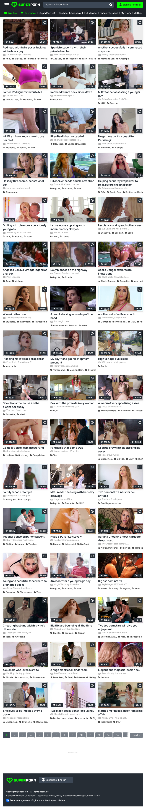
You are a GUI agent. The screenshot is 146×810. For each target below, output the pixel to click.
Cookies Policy (70, 795)
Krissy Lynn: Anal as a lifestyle (115, 718)
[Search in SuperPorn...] (111, 5)
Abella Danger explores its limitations (115, 271)
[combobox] (78, 5)
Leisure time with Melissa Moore (20, 318)
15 (127, 735)
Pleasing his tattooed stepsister (23, 359)
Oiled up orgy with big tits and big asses (119, 449)
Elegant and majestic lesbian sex (119, 670)
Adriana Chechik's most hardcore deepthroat (119, 538)
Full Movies (90, 13)
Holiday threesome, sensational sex (23, 183)
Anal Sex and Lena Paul (65, 673)
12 (99, 735)
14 (117, 735)
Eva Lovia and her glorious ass (115, 229)
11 (90, 735)
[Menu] (7, 5)
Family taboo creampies (113, 55)
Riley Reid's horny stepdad (67, 136)
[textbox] (75, 4)
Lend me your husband (18, 188)
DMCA (97, 795)
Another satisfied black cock (116, 314)
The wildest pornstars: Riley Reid (67, 140)
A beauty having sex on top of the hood (71, 316)
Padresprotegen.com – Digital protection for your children (37, 800)
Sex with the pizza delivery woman (72, 403)
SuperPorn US (47, 13)
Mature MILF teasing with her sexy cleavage (72, 494)
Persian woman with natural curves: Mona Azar (115, 144)
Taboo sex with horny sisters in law (20, 633)
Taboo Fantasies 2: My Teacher (115, 99)
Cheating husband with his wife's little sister (24, 627)
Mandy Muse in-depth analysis (67, 714)
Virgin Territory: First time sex (67, 584)
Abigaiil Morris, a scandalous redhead (67, 629)
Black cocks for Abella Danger (115, 277)
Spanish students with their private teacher (68, 49)
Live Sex (12, 13)
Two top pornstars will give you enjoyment (117, 627)
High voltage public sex (113, 359)
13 (108, 735)
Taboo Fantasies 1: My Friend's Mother (121, 13)
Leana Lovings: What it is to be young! (67, 451)
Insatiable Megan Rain (17, 718)
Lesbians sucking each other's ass (120, 225)
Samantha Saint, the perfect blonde (67, 184)
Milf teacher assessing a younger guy (119, 94)
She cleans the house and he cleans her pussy (21, 405)
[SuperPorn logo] (25, 5)
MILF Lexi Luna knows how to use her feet (23, 138)
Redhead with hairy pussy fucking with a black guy (24, 49)
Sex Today (30, 13)
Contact (10, 795)
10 (81, 735)
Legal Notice (42, 795)
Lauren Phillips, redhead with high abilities (20, 55)
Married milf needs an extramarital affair (120, 712)
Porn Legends (13, 277)
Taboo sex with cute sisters (115, 188)
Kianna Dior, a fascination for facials (115, 318)
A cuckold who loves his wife (21, 670)
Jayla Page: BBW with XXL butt (115, 584)
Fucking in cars (61, 321)
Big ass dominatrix (110, 581)
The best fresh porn (70, 13)
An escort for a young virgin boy (70, 581)
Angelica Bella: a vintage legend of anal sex (25, 271)
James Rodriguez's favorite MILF (23, 92)
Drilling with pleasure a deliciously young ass (24, 227)
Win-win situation (14, 314)
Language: (56, 779)
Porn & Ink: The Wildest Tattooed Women (20, 362)
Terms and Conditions (25, 795)
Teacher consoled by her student (24, 536)
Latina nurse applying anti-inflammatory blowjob (67, 227)
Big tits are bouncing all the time (71, 625)
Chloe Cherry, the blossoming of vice (20, 588)
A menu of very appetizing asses (118, 403)
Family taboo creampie (17, 492)
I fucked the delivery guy (66, 407)
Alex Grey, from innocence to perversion (20, 232)
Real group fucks (110, 455)
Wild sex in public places (113, 362)
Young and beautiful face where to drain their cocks (25, 583)
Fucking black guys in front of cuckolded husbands (20, 673)
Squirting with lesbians (18, 451)
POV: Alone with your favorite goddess (115, 633)
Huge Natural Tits (63, 499)
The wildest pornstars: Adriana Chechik (115, 544)
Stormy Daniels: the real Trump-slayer (67, 273)
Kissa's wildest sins (111, 407)
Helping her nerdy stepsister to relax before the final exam (118, 183)
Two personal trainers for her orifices (116, 494)
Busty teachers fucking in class (20, 540)
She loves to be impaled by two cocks (22, 712)
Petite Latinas (61, 232)
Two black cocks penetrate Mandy (72, 711)
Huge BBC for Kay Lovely (66, 536)
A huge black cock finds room (69, 670)
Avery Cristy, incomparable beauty (115, 673)
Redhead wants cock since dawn (71, 92)
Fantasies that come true (66, 448)
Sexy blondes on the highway (68, 270)
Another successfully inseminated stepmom (120, 49)
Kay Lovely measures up (66, 540)
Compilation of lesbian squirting (23, 448)
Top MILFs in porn (15, 95)
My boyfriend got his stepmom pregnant (69, 360)
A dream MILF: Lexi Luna (18, 144)
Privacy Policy (55, 795)
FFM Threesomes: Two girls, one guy (67, 55)
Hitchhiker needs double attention (72, 181)
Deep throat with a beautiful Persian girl (116, 138)
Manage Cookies (85, 795)
